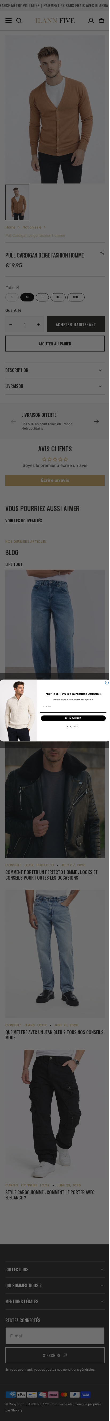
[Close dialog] (105, 682)
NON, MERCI (71, 726)
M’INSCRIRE (71, 718)
